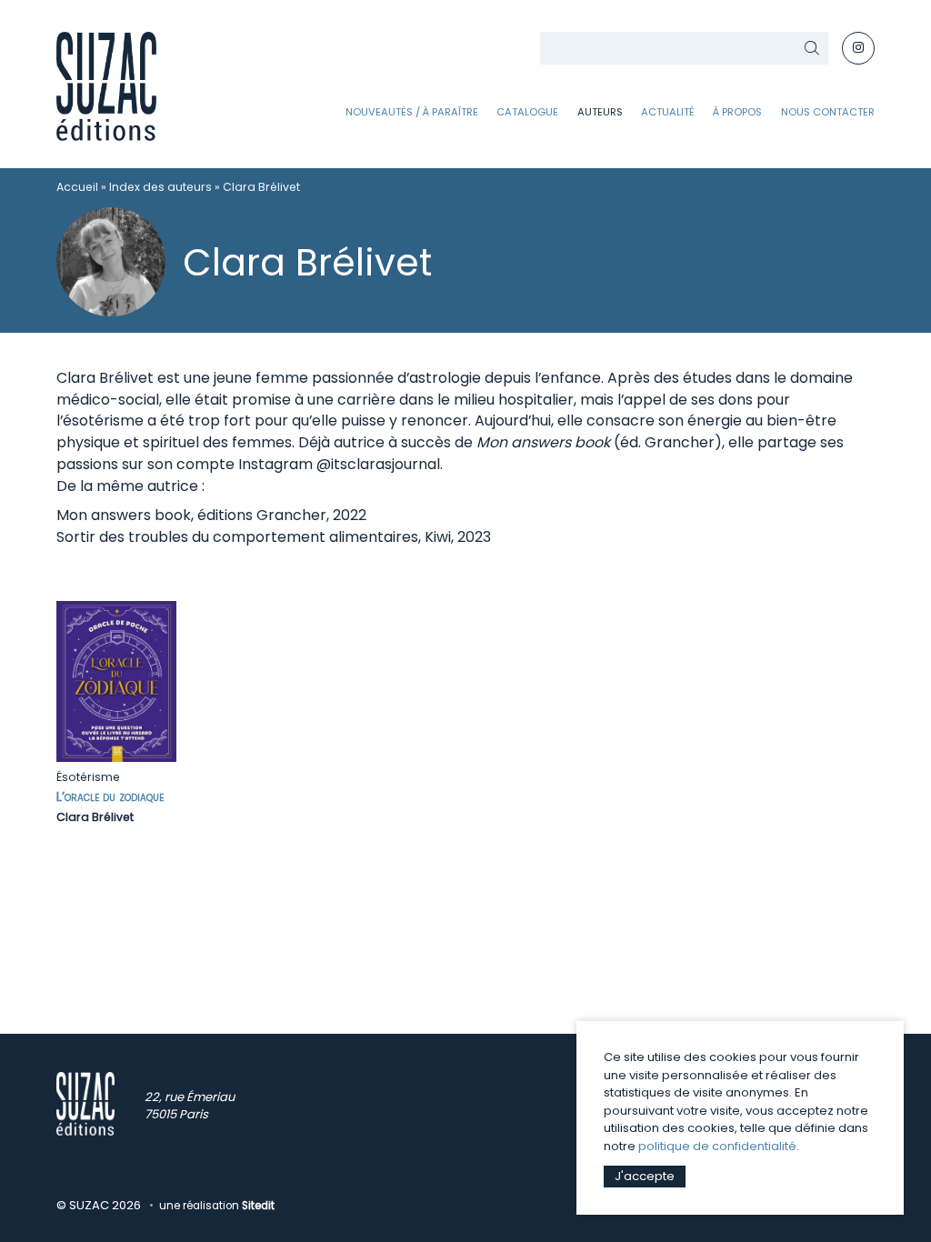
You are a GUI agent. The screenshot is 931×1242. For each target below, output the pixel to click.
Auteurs (600, 112)
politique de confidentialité (717, 1146)
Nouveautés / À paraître (411, 112)
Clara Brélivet (95, 817)
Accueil (77, 187)
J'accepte (645, 1176)
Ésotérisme (88, 777)
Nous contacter (828, 112)
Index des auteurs (160, 187)
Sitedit (258, 1205)
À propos (737, 112)
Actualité (668, 112)
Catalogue (527, 112)
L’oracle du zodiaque (110, 796)
